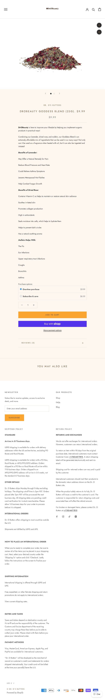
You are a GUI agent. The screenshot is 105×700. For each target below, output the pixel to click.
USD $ (9, 683)
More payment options (52, 330)
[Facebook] (57, 516)
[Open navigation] (5, 9)
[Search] (93, 9)
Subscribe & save (31, 296)
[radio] (21, 289)
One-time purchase (31, 289)
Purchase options (25, 284)
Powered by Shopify (15, 692)
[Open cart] (99, 9)
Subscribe (14, 417)
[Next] (59, 93)
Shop (58, 398)
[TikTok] (69, 516)
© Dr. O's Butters (16, 689)
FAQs (58, 402)
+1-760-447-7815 (76, 456)
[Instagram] (63, 516)
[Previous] (45, 93)
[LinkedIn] (76, 516)
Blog (58, 407)
